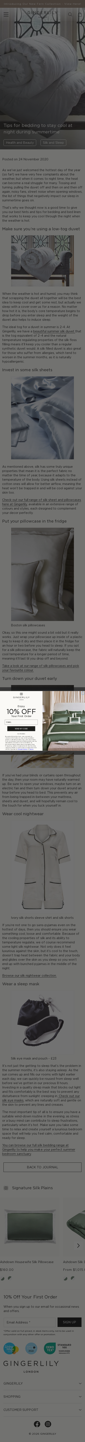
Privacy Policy (22, 749)
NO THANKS (21, 734)
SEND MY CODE (21, 729)
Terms (31, 749)
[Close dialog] (82, 693)
